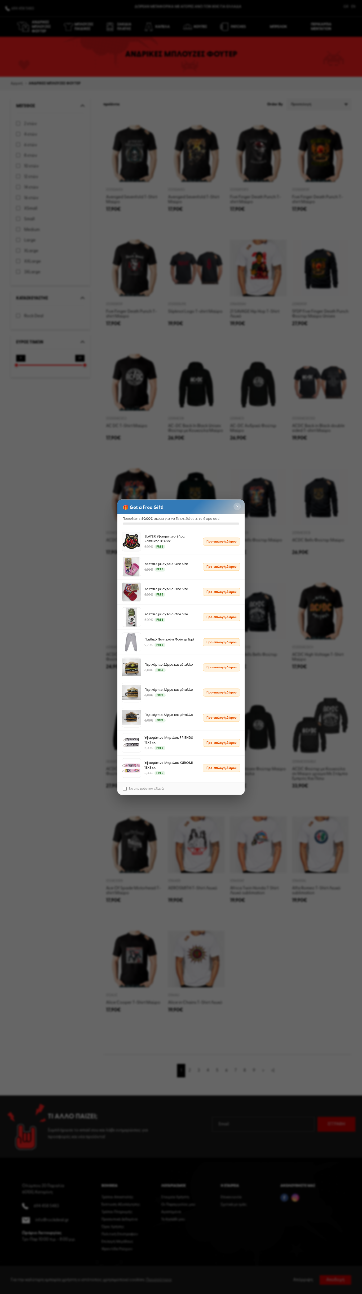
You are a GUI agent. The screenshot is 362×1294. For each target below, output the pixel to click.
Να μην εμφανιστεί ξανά (146, 788)
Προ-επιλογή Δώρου (221, 541)
